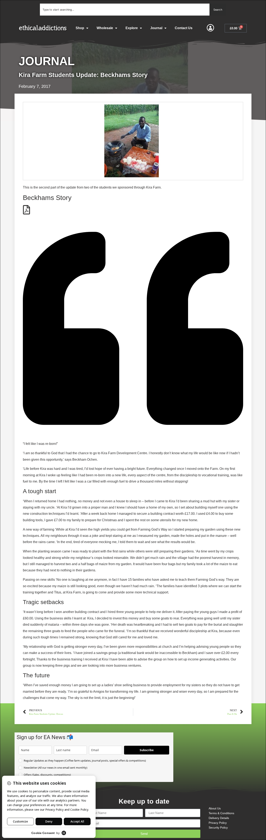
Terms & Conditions (221, 813)
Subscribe (147, 750)
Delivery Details (219, 818)
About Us (215, 808)
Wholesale (105, 28)
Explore (132, 28)
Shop (80, 28)
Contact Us (183, 28)
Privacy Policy (218, 822)
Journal (156, 28)
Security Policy (218, 827)
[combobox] (124, 10)
